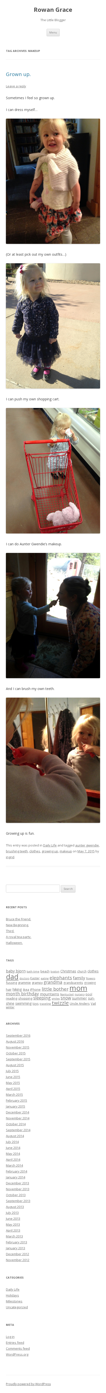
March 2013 (14, 1236)
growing (90, 983)
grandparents (73, 983)
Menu (53, 32)
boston (55, 971)
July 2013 (12, 1212)
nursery (80, 994)
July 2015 (12, 1071)
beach (45, 971)
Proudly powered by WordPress (28, 1384)
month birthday (22, 994)
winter (10, 1007)
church (82, 971)
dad (12, 976)
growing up (50, 851)
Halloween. (14, 942)
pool (89, 994)
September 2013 (18, 1201)
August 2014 (15, 1136)
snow (66, 998)
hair (9, 989)
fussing (11, 982)
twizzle (60, 1002)
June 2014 (13, 1147)
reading (11, 998)
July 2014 (12, 1142)
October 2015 (16, 1053)
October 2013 (16, 1195)
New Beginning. (17, 925)
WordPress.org (17, 1354)
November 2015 (17, 1047)
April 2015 (13, 1088)
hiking (17, 989)
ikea (26, 989)
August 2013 (15, 1207)
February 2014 (16, 1171)
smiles (56, 998)
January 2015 (15, 1106)
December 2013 (17, 1183)
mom (78, 988)
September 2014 (18, 1130)
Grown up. (18, 74)
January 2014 (15, 1177)
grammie (24, 982)
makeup (66, 851)
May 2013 (13, 1224)
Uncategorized (17, 1307)
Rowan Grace (53, 10)
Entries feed (15, 1342)
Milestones (14, 1301)
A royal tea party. (18, 937)
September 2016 (18, 1035)
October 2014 (16, 1124)
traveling (45, 1003)
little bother (55, 989)
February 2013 (16, 1242)
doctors (24, 978)
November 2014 (17, 1118)
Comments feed (18, 1348)
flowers (90, 978)
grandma (53, 982)
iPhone (35, 989)
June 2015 (13, 1077)
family (79, 978)
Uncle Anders (80, 1003)
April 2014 (13, 1159)
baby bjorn (16, 971)
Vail (93, 1003)
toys (36, 1003)
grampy (37, 982)
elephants (61, 977)
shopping (25, 998)
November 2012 (17, 1260)
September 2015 (18, 1059)
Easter (35, 978)
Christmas (68, 971)
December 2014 (17, 1112)
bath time (33, 971)
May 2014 (13, 1153)
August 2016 (15, 1041)
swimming (23, 1003)
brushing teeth (17, 851)
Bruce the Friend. (18, 919)
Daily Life (50, 845)
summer (79, 998)
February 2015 (16, 1100)
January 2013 (15, 1248)
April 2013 (13, 1230)
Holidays (12, 1295)
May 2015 (13, 1082)
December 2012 (17, 1254)
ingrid (10, 857)
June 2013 (13, 1218)
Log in (10, 1336)
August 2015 (15, 1065)
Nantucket (67, 994)
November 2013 (17, 1189)
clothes (34, 851)
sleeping (42, 998)
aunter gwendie (87, 845)
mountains (49, 993)
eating (45, 978)
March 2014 (14, 1165)
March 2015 (14, 1094)
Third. (10, 931)
